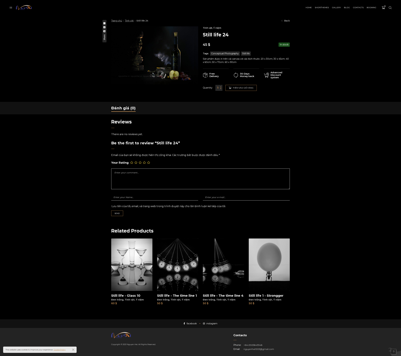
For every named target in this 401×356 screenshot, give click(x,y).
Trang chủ (116, 20)
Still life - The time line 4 (223, 295)
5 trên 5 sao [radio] (149, 162)
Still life (246, 53)
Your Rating (120, 162)
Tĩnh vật (129, 20)
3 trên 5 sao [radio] (140, 162)
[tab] (123, 108)
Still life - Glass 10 (125, 295)
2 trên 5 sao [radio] (136, 162)
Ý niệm (217, 28)
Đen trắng (117, 299)
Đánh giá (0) (123, 108)
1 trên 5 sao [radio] (132, 162)
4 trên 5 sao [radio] (144, 162)
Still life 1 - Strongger (266, 295)
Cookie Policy (60, 349)
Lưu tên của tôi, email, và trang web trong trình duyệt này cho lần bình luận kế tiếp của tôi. (169, 206)
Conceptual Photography (225, 53)
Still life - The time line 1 (177, 295)
